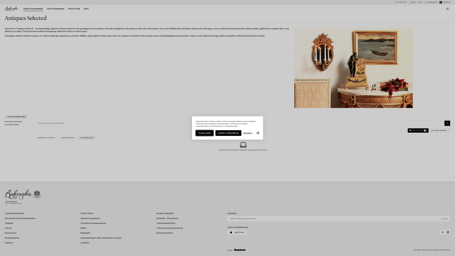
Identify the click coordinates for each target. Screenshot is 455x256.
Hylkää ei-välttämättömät (228, 133)
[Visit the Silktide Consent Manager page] (258, 133)
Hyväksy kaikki (204, 133)
